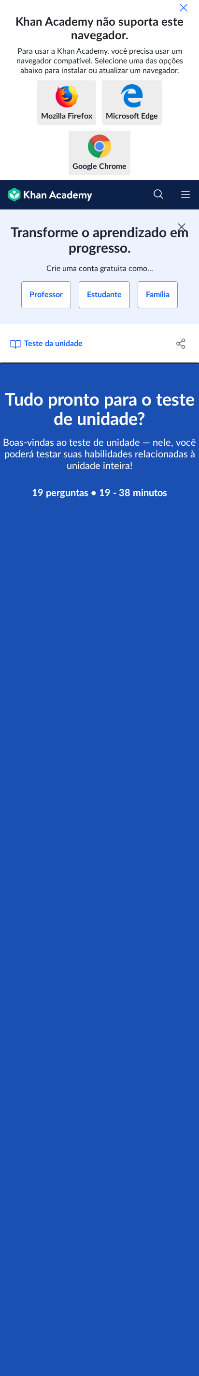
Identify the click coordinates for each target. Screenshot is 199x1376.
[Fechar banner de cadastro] (181, 227)
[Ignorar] (183, 7)
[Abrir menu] (185, 194)
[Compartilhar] (180, 343)
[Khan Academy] (46, 195)
